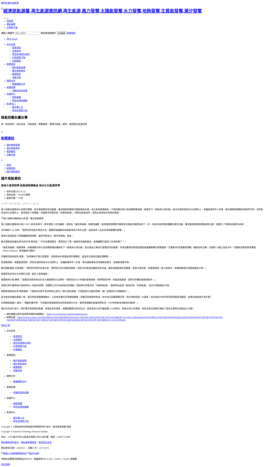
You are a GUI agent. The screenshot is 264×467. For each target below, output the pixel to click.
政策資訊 (16, 48)
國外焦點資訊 (18, 71)
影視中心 (11, 104)
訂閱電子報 (12, 27)
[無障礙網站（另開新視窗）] (13, 453)
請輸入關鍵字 (7, 33)
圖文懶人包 (17, 107)
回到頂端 (5, 464)
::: (7, 18)
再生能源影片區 (20, 110)
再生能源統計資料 (21, 54)
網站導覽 (11, 24)
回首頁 (10, 21)
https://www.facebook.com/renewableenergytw (67, 314)
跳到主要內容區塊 (10, 3)
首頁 (9, 165)
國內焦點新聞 (18, 67)
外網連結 (16, 61)
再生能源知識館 (20, 100)
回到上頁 (5, 325)
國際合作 (11, 81)
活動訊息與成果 (20, 91)
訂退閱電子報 (18, 57)
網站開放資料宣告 (10, 442)
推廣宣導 (11, 87)
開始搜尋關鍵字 (48, 33)
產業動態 (16, 74)
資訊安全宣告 (45, 442)
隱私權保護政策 (28, 442)
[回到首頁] (101, 10)
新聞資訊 (11, 64)
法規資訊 (16, 51)
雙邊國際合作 (18, 84)
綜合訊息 (11, 44)
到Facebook (12, 39)
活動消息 (16, 77)
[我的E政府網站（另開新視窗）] (33, 453)
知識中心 (11, 94)
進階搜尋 (71, 33)
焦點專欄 (16, 97)
